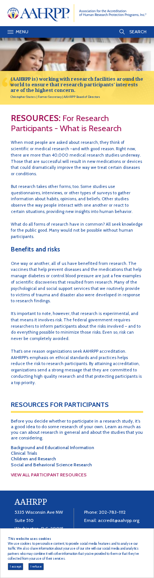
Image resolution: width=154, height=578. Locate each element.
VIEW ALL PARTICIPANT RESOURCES (49, 475)
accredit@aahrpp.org (118, 520)
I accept (15, 566)
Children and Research (33, 458)
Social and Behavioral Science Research (51, 464)
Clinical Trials (24, 453)
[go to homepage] (77, 12)
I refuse (36, 566)
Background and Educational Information (52, 447)
